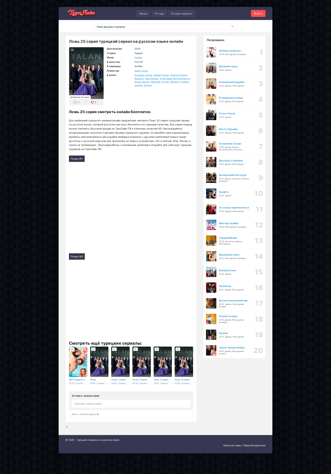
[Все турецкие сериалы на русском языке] (81, 13)
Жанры (143, 13)
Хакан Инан (141, 70)
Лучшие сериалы (181, 13)
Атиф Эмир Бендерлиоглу (175, 78)
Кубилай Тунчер (160, 81)
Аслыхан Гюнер (143, 75)
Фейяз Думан (161, 75)
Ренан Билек (141, 81)
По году (159, 13)
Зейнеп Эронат (143, 85)
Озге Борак (151, 78)
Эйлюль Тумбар (179, 81)
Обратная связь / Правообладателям (244, 445)
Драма (138, 57)
